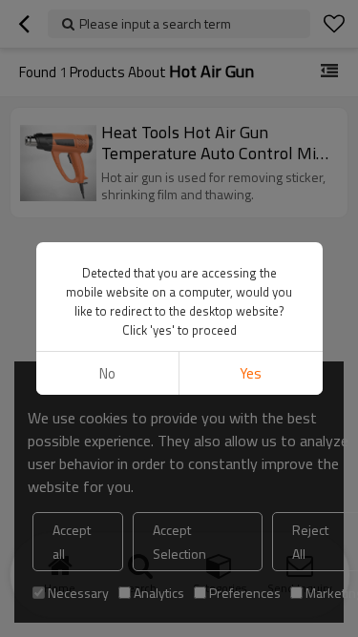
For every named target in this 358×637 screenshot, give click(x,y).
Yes (251, 373)
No (107, 373)
